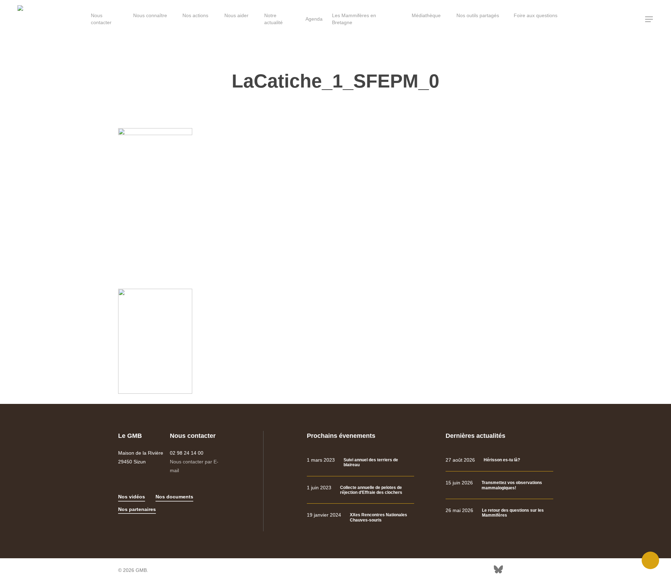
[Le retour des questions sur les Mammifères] (499, 513)
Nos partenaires (137, 509)
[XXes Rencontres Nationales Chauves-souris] (360, 517)
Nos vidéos (131, 496)
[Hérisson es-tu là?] (499, 460)
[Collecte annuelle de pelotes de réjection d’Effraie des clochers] (360, 490)
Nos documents (174, 496)
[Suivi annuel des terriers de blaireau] (360, 462)
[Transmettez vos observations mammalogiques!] (499, 485)
